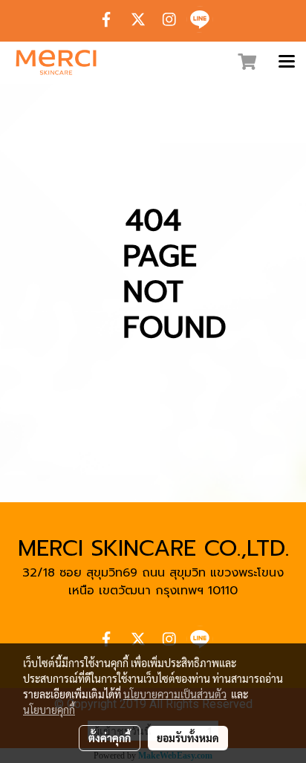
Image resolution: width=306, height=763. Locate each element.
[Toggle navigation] (286, 62)
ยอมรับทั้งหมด (188, 737)
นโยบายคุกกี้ (49, 709)
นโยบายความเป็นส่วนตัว (175, 694)
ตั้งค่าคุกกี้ (109, 737)
